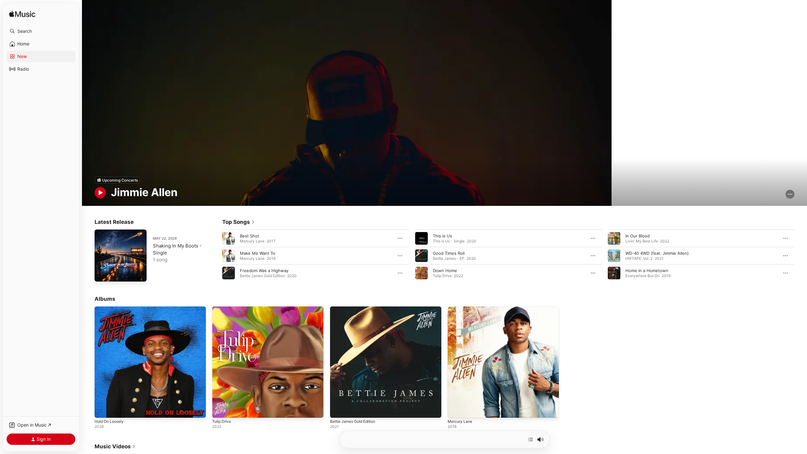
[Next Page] (800, 255)
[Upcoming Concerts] (117, 180)
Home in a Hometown (646, 270)
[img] (22, 14)
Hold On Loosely (111, 308)
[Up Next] (530, 439)
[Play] (100, 192)
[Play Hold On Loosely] (102, 410)
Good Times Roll (449, 253)
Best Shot (249, 235)
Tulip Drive (222, 308)
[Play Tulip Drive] (220, 410)
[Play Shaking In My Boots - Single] (102, 273)
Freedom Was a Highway (264, 270)
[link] (238, 221)
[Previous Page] (216, 255)
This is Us (442, 235)
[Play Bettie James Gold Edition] (338, 410)
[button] (41, 31)
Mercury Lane (461, 308)
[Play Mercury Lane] (455, 410)
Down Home (445, 270)
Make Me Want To (257, 253)
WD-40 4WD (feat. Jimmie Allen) (657, 253)
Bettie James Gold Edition (355, 308)
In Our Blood (637, 235)
